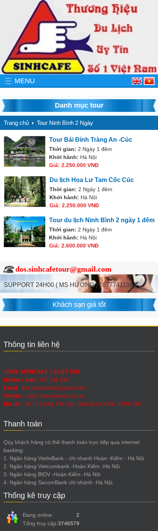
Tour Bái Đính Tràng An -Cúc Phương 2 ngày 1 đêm (90, 140)
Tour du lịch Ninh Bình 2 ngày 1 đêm (102, 220)
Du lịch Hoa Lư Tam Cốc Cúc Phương (91, 180)
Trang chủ (16, 123)
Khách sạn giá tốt (79, 304)
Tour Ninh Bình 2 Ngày (65, 123)
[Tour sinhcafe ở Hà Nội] (79, 37)
